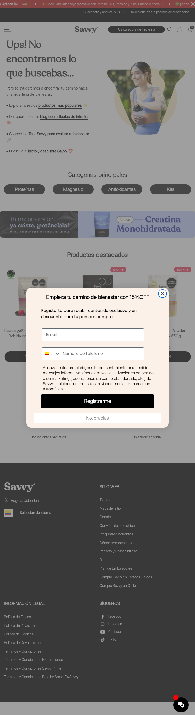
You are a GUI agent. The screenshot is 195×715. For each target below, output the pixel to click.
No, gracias (97, 418)
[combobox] (51, 354)
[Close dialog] (162, 294)
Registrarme (97, 401)
